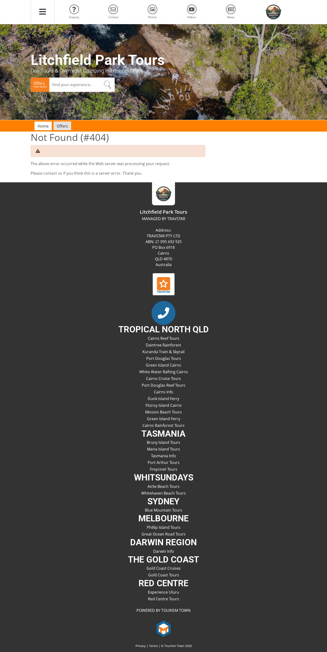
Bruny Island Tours (163, 442)
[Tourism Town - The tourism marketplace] (163, 628)
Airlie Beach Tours (163, 486)
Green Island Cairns (163, 365)
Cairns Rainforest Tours (163, 425)
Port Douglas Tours (163, 358)
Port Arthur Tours (164, 462)
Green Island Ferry (163, 418)
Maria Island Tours (163, 449)
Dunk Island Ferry (163, 398)
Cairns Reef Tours (163, 338)
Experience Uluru (163, 592)
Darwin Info (163, 551)
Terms (153, 646)
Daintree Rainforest (163, 345)
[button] (42, 12)
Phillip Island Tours (163, 527)
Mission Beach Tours (163, 412)
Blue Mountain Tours (163, 510)
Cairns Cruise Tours (163, 378)
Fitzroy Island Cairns (164, 405)
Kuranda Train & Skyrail (163, 351)
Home (43, 126)
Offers (62, 126)
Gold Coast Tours (163, 575)
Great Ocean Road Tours (163, 534)
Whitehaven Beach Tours (163, 493)
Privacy (140, 646)
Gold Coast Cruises (164, 568)
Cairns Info (163, 392)
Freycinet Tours (163, 469)
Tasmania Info (163, 455)
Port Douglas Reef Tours (163, 385)
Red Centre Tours (163, 599)
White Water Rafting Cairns (163, 371)
